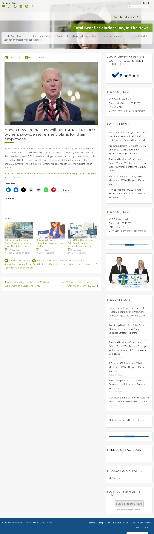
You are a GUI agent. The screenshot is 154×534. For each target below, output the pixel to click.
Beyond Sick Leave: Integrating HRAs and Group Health (50, 243)
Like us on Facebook (125, 450)
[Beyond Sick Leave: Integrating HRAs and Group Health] (50, 230)
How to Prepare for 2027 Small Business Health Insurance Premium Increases (127, 193)
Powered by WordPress (12, 523)
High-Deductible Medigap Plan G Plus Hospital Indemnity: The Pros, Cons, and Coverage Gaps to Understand (127, 136)
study (55, 159)
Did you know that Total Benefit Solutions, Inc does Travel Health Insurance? (18, 243)
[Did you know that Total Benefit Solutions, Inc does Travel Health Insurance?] (19, 230)
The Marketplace (25, 267)
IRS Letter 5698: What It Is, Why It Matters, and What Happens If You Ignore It (126, 180)
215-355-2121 (116, 106)
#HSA (32, 264)
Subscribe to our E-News (129, 503)
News (138, 527)
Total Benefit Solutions (20, 260)
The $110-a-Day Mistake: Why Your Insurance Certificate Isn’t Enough (80, 243)
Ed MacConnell (36, 57)
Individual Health (120, 523)
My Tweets (114, 478)
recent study (86, 156)
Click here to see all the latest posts (127, 420)
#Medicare (42, 264)
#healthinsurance (50, 260)
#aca (39, 260)
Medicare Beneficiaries (141, 523)
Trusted (35, 523)
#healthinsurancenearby (71, 260)
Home (92, 523)
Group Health (104, 523)
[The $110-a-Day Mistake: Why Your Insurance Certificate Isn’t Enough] (82, 230)
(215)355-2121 (130, 17)
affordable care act (57, 264)
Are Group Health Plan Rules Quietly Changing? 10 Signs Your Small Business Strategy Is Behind (127, 149)
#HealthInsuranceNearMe (17, 264)
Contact (147, 527)
